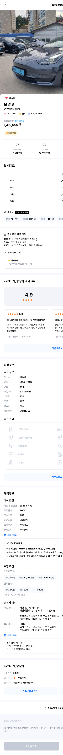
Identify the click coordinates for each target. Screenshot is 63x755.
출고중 (33, 746)
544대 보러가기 (30, 691)
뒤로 (5, 5)
